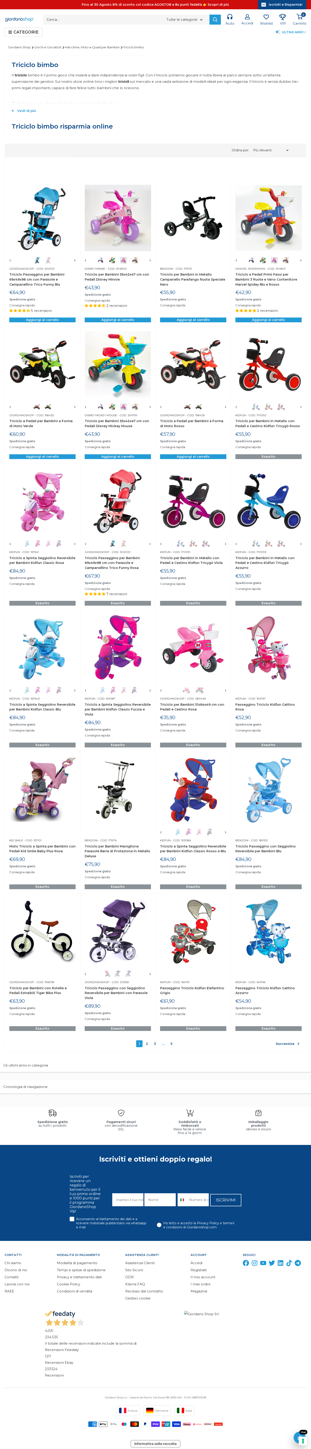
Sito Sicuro (134, 1270)
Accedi (196, 1263)
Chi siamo (13, 1263)
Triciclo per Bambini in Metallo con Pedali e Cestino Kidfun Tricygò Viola (191, 560)
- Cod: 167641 (29, 552)
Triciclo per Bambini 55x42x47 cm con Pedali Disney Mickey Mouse (117, 423)
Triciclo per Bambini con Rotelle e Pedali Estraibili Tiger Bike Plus (38, 990)
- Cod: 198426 (195, 415)
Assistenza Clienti (140, 1263)
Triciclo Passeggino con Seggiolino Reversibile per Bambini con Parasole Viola (116, 993)
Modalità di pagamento (77, 1263)
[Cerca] (215, 20)
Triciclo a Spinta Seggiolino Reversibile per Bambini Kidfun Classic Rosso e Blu (193, 848)
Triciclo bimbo (133, 47)
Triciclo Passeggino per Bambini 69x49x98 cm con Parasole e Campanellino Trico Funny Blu (36, 279)
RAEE (9, 1291)
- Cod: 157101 (32, 840)
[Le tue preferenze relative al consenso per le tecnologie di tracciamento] (303, 1441)
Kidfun (240, 415)
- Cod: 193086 (181, 840)
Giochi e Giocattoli (48, 47)
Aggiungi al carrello (42, 320)
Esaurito (268, 457)
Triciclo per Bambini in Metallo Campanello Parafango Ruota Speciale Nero (192, 279)
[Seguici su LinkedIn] (280, 1264)
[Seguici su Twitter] (272, 1264)
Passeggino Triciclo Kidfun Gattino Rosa (265, 707)
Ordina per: (241, 150)
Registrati (198, 1270)
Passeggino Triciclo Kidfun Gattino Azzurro (265, 990)
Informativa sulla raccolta (155, 1443)
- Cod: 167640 (30, 698)
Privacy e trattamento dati (79, 1277)
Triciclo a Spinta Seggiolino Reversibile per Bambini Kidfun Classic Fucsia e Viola (118, 709)
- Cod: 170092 (256, 415)
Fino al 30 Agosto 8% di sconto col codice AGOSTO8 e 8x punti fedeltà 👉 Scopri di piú (155, 5)
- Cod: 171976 (107, 840)
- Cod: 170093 (256, 552)
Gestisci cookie (137, 1298)
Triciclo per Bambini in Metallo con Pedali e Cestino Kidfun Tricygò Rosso (267, 423)
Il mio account (203, 1277)
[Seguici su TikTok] (289, 1264)
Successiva (285, 1044)
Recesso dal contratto (144, 1291)
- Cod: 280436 (195, 698)
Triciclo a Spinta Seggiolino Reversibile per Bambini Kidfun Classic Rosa (42, 560)
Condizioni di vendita (74, 1291)
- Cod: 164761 (180, 982)
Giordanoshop (21, 268)
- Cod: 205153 (119, 982)
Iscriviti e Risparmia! (285, 5)
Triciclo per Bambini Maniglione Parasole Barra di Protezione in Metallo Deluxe (117, 851)
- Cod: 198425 (44, 415)
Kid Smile (16, 840)
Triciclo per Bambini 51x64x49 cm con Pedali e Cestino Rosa (192, 707)
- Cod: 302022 (119, 552)
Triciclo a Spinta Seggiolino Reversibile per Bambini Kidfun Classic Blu (42, 707)
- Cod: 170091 (180, 552)
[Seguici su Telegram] (298, 1264)
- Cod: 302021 (44, 268)
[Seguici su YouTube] (263, 1264)
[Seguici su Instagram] (254, 1264)
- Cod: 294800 (116, 268)
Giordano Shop (19, 47)
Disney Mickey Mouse (101, 415)
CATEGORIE (25, 32)
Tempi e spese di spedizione (81, 1270)
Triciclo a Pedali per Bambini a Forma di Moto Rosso (191, 423)
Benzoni (166, 268)
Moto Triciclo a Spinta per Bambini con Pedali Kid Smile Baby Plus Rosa (42, 848)
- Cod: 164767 (255, 698)
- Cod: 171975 (182, 268)
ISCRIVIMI (226, 1200)
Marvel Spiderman (250, 268)
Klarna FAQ (135, 1284)
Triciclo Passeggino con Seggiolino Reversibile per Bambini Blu (265, 848)
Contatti (11, 1277)
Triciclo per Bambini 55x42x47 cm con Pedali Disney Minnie (117, 277)
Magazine (199, 1291)
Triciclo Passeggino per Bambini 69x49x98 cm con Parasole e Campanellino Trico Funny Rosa (112, 563)
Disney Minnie (95, 268)
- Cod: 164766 (255, 982)
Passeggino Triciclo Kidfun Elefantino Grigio (192, 990)
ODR (129, 1277)
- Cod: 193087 (105, 698)
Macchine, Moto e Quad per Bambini (92, 47)
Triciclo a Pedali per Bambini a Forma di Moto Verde (41, 423)
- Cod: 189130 (258, 840)
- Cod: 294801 (275, 268)
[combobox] (182, 1199)
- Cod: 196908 (44, 982)
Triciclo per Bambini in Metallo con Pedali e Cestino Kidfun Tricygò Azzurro (265, 563)
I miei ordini (200, 1284)
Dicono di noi (16, 1270)
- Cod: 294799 (127, 415)
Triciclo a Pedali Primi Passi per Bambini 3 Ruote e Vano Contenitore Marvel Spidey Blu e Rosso (266, 279)
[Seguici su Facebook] (246, 1264)
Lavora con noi (17, 1284)
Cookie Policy (68, 1284)
